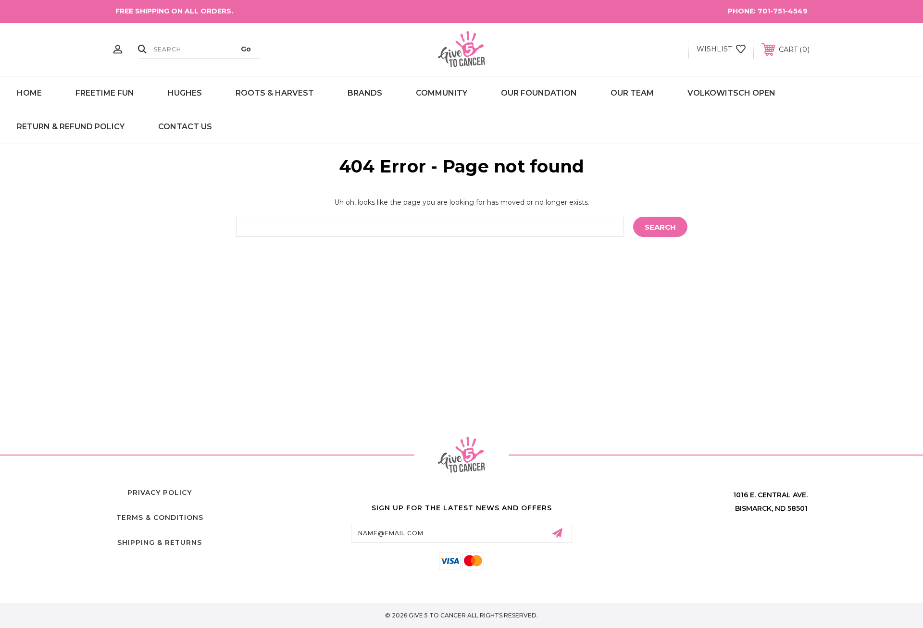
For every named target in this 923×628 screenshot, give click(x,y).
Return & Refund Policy (71, 126)
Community (441, 93)
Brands (365, 93)
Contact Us (185, 126)
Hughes (185, 93)
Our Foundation (539, 93)
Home (29, 93)
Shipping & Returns (159, 542)
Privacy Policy (159, 492)
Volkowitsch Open (731, 93)
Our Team (632, 93)
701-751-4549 (783, 11)
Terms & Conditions (159, 517)
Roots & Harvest (275, 93)
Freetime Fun (104, 93)
